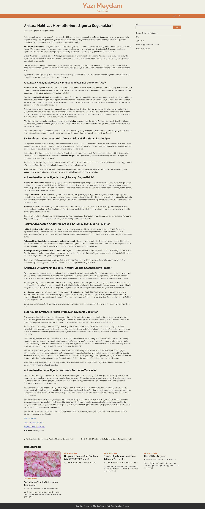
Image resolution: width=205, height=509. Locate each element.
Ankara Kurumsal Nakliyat (34, 423)
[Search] (179, 16)
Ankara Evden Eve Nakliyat (34, 427)
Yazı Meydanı (102, 5)
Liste (137, 37)
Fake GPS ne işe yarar (154, 456)
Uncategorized (38, 430)
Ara (136, 24)
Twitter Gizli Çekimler (142, 48)
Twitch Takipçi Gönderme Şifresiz (147, 44)
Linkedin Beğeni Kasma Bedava (146, 33)
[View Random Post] (175, 16)
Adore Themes (123, 506)
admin (51, 31)
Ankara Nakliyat (30, 418)
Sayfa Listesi (139, 41)
